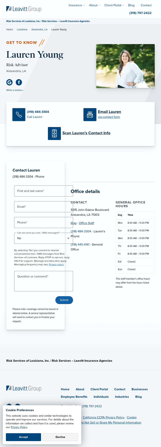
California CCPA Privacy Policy (103, 417)
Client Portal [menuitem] (112, 5)
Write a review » (14, 90)
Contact (119, 389)
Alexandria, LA (39, 29)
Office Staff (86, 223)
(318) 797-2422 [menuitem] (140, 13)
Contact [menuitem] (146, 5)
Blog (138, 397)
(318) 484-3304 (81, 231)
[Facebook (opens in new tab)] (20, 82)
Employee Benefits (74, 397)
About (80, 389)
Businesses (140, 389)
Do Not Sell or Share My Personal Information (110, 423)
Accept (23, 437)
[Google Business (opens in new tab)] (11, 82)
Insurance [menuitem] (75, 5)
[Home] (23, 388)
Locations (22, 29)
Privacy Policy (19, 427)
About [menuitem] (93, 5)
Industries (122, 397)
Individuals (101, 397)
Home (9, 29)
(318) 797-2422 (92, 406)
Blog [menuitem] (131, 5)
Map (74, 223)
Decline (60, 437)
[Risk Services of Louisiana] (23, 9)
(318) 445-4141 (80, 245)
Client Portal (99, 389)
